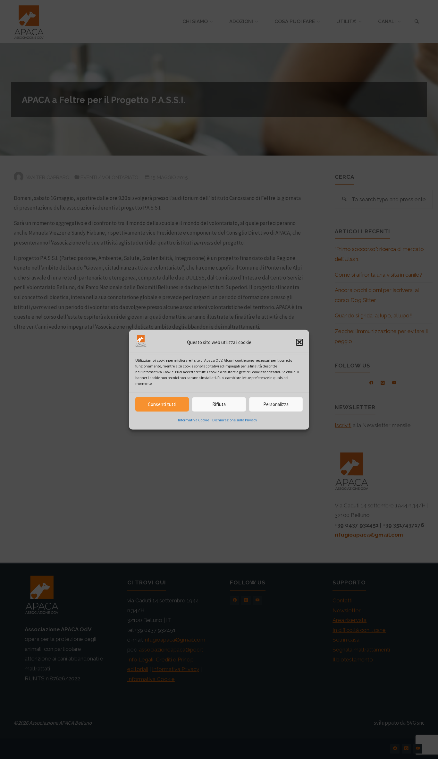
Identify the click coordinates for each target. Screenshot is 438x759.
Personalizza (276, 404)
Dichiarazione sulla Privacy (234, 420)
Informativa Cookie (193, 420)
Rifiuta (219, 404)
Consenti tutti (162, 404)
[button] (299, 342)
